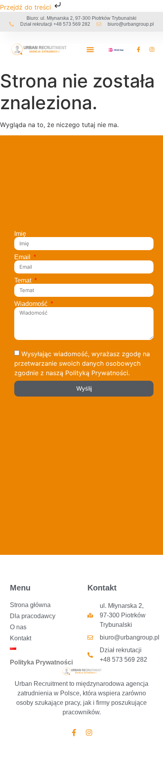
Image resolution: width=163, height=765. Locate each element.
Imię (20, 234)
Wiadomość (31, 304)
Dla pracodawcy (32, 616)
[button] (90, 49)
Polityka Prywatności (41, 662)
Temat (23, 280)
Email (23, 257)
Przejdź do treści (26, 7)
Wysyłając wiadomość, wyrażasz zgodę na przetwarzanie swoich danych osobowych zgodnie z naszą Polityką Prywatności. (82, 362)
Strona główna (30, 605)
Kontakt (20, 638)
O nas (18, 627)
